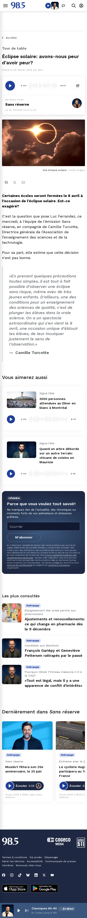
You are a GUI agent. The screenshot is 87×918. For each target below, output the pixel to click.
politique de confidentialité (19, 565)
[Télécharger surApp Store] (15, 888)
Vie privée (36, 857)
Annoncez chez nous (28, 865)
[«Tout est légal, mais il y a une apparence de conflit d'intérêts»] (11, 674)
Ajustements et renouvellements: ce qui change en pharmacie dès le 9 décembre (55, 624)
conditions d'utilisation (59, 565)
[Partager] (78, 86)
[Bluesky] (28, 875)
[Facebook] (6, 182)
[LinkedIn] (36, 875)
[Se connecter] (81, 5)
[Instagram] (11, 875)
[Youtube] (52, 875)
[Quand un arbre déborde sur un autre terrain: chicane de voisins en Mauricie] (21, 449)
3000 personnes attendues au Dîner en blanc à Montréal (57, 403)
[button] (19, 911)
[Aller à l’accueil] (18, 7)
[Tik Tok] (19, 875)
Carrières (7, 865)
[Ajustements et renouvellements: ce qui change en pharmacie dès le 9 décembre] (11, 613)
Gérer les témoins (13, 861)
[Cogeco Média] (58, 844)
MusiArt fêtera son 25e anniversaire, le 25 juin (24, 769)
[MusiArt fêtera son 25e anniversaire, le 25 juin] (27, 735)
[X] (44, 875)
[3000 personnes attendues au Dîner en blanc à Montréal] (21, 399)
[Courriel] (23, 182)
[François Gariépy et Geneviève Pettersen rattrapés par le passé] (11, 648)
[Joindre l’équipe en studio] (63, 6)
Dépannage (51, 857)
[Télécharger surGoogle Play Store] (44, 888)
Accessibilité (35, 861)
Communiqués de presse (60, 861)
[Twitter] (15, 182)
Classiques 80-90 (44, 908)
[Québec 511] (81, 846)
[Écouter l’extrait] (10, 86)
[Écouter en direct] (48, 5)
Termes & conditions (14, 857)
